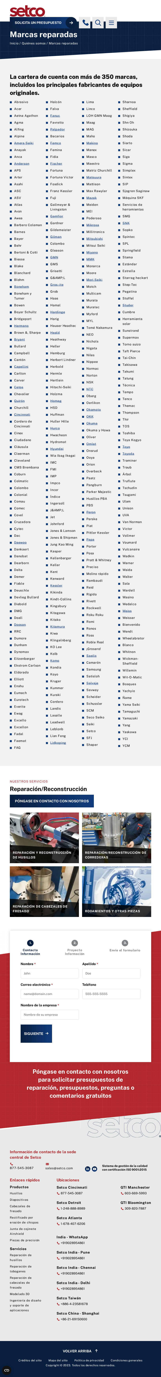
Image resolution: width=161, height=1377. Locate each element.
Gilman (56, 237)
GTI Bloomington (136, 1203)
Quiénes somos (34, 43)
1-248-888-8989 (72, 1208)
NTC (89, 389)
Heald (55, 332)
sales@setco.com (59, 1168)
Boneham (21, 287)
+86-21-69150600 (73, 1319)
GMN (54, 257)
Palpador (57, 129)
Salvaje (92, 683)
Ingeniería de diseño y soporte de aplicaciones (25, 1305)
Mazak (91, 198)
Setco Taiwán (69, 1298)
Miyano (92, 252)
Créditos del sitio (30, 1360)
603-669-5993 (135, 1193)
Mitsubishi (94, 239)
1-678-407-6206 (72, 1224)
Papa (90, 539)
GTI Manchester (135, 1187)
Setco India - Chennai (76, 1268)
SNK (126, 223)
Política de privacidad (89, 1360)
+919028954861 (72, 1243)
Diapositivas (19, 1199)
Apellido (90, 964)
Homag (56, 401)
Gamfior (56, 216)
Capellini (21, 367)
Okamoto (93, 410)
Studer (128, 305)
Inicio (14, 43)
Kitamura (57, 626)
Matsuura (93, 177)
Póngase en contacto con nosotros (52, 801)
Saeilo (91, 656)
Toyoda (128, 454)
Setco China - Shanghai (78, 1313)
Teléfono (89, 985)
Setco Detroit (69, 1203)
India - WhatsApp (72, 1237)
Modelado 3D (20, 1294)
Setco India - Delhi (73, 1283)
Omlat (91, 444)
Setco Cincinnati (72, 1187)
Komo (54, 660)
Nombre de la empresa (40, 1005)
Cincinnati (22, 414)
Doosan (20, 624)
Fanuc (55, 116)
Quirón (19, 401)
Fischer (56, 163)
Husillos (16, 1193)
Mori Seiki (94, 280)
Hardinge (57, 312)
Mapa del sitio (58, 1360)
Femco (55, 143)
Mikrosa (92, 225)
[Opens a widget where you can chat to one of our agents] (146, 1370)
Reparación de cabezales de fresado (21, 1282)
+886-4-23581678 (74, 1304)
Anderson (21, 163)
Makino (92, 143)
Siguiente (33, 1034)
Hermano (21, 326)
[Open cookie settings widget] (6, 1370)
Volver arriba (77, 1351)
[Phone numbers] (85, 22)
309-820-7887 (135, 1208)
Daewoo (20, 542)
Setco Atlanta (69, 1218)
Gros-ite (56, 285)
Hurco (55, 428)
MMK (90, 259)
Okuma (92, 423)
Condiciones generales (127, 1360)
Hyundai (57, 449)
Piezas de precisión (25, 1240)
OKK (89, 416)
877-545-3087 (22, 1168)
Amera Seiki (24, 143)
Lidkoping (58, 743)
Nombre (28, 964)
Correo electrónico (37, 985)
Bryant (19, 339)
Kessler (56, 585)
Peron (91, 512)
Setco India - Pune (73, 1252)
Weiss (127, 611)
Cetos (18, 387)
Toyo (126, 447)
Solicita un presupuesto (38, 23)
